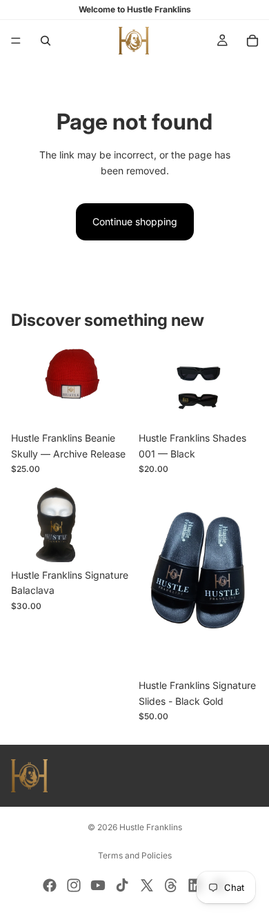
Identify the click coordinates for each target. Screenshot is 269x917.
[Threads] (171, 885)
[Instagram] (74, 885)
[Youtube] (98, 885)
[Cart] (252, 40)
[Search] (45, 40)
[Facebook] (49, 885)
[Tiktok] (122, 885)
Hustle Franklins (150, 827)
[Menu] (16, 40)
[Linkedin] (195, 885)
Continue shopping (134, 221)
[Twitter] (147, 885)
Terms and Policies (135, 855)
